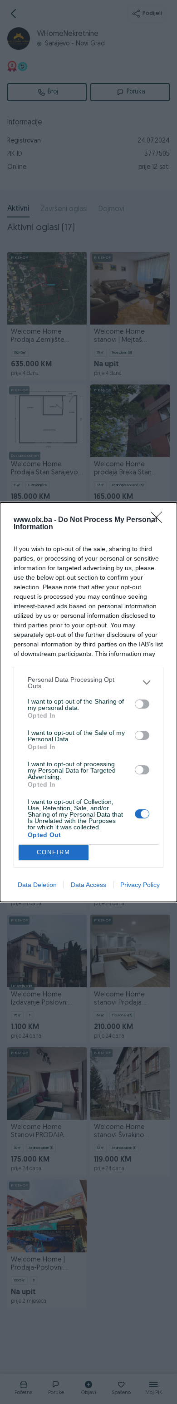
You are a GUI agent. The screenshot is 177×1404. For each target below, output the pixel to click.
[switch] (142, 704)
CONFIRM (53, 852)
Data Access (88, 884)
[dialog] (88, 702)
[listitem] (88, 682)
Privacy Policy (140, 884)
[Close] (159, 520)
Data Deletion (37, 884)
